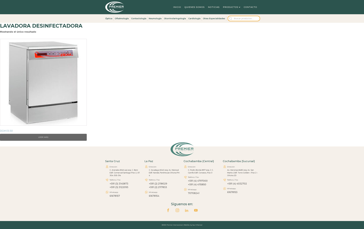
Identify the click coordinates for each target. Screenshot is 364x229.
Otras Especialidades (214, 18)
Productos (230, 7)
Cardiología (194, 18)
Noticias (214, 7)
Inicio (177, 7)
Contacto (250, 7)
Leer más (43, 137)
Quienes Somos (194, 7)
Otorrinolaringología (175, 18)
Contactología (138, 18)
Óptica (108, 18)
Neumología (155, 18)
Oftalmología (122, 18)
